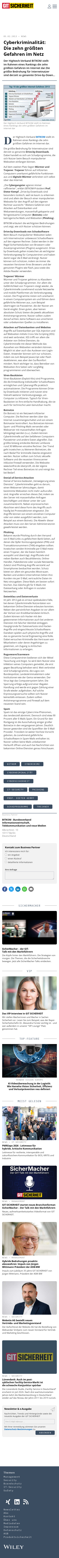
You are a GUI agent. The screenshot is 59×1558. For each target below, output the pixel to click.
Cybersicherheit (18, 781)
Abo (6, 1512)
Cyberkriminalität (20, 772)
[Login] (49, 6)
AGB (6, 1533)
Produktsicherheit (18, 1537)
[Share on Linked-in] (17, 889)
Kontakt (9, 1516)
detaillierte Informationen (20, 862)
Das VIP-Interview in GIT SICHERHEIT (22, 1013)
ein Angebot (13, 854)
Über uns (10, 1519)
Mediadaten (12, 1523)
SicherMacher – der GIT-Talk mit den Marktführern (17, 950)
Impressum (11, 1526)
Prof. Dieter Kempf (20, 798)
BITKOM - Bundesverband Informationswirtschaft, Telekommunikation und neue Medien (24, 822)
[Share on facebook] (4, 889)
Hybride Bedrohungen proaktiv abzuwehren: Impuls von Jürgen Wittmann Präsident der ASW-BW (21, 1264)
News (23, 36)
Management (18, 1201)
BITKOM (11, 764)
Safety (9, 1490)
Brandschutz (13, 1483)
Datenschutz (13, 1530)
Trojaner (43, 806)
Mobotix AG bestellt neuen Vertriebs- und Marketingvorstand (21, 1322)
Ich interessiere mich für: (17, 851)
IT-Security (15, 789)
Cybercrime (32, 764)
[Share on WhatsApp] (24, 889)
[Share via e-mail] (31, 889)
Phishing (38, 789)
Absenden (45, 1432)
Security (17, 1317)
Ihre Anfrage (11, 869)
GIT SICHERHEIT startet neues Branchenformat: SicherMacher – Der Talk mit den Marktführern (29, 1206)
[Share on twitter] (11, 889)
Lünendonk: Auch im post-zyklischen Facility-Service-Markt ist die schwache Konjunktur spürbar (22, 1382)
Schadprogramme (17, 806)
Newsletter (12, 1509)
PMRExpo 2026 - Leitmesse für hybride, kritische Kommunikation (22, 1147)
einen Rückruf (14, 858)
